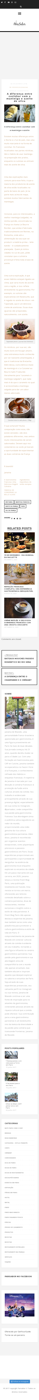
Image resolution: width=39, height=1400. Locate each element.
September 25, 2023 (11, 627)
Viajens (8, 1262)
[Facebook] (6, 2)
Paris (7, 1207)
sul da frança (11, 510)
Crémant (8, 1153)
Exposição (9, 1188)
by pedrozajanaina (19, 87)
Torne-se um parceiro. (15, 1335)
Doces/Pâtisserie (12, 1178)
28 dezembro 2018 (19, 84)
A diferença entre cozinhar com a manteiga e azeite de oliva (19, 97)
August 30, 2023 (10, 593)
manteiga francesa (23, 502)
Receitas (8, 1237)
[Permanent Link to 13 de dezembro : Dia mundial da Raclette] (19, 552)
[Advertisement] (19, 58)
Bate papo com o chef (14, 1128)
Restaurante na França (14, 1252)
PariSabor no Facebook (18, 1276)
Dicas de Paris (10, 1168)
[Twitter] (2, 2)
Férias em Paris (11, 1193)
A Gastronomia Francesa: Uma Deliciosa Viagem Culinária (11, 483)
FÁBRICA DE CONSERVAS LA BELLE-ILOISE (10, 492)
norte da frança (12, 506)
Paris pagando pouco (14, 1217)
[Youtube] (9, 2)
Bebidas (8, 1133)
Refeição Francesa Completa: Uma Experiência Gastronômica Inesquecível (18, 589)
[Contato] (16, 2)
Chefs (7, 1148)
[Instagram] (13, 2)
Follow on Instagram (20, 1381)
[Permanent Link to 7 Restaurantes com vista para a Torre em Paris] (11, 1058)
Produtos (9, 1232)
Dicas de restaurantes (14, 1173)
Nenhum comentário (19, 91)
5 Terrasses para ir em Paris (13, 1084)
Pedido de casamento (14, 1227)
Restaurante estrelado (15, 1247)
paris (23, 506)
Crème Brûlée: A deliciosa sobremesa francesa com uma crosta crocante (17, 622)
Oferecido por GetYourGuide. (18, 1331)
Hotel (7, 1197)
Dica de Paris (10, 1163)
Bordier (7, 228)
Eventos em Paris (12, 1183)
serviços (8, 1257)
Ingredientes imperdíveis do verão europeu (25, 482)
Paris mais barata (12, 1212)
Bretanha (8, 235)
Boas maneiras (11, 1138)
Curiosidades (10, 1158)
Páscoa (8, 1222)
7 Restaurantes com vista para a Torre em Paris (14, 1063)
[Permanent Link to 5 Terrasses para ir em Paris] (11, 1080)
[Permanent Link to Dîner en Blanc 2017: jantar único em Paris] (11, 1101)
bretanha (9, 502)
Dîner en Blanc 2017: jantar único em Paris (14, 1106)
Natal (7, 1202)
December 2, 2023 (10, 560)
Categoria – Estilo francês (16, 1143)
